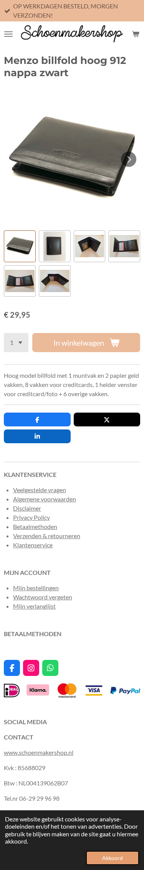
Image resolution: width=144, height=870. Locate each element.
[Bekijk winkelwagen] (135, 34)
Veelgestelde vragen (39, 489)
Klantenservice (33, 544)
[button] (20, 246)
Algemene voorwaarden (44, 499)
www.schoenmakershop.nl (38, 752)
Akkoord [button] (112, 858)
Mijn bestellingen (36, 587)
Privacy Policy (31, 517)
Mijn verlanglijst (34, 606)
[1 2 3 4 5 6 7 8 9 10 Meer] (16, 342)
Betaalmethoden (35, 526)
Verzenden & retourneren (46, 535)
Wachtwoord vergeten (42, 597)
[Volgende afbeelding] (128, 159)
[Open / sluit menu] (8, 34)
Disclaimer (27, 508)
